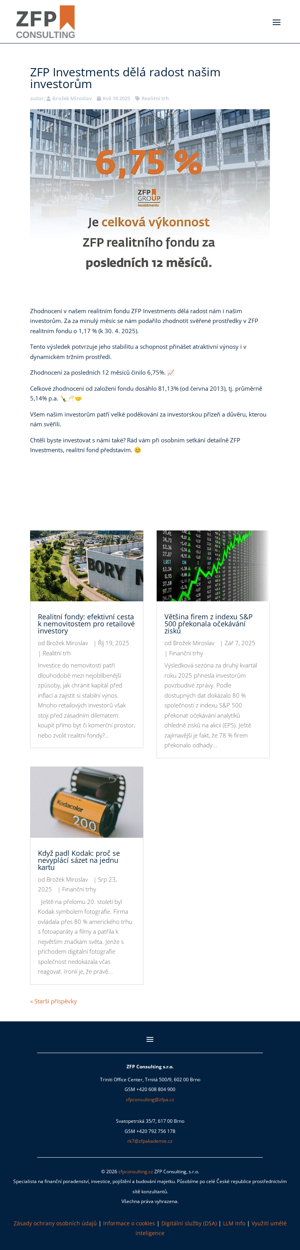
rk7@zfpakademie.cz (150, 1141)
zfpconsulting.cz (135, 1171)
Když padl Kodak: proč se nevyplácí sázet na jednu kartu (79, 860)
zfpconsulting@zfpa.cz (150, 1099)
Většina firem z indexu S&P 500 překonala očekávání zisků (208, 623)
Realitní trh (155, 98)
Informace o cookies (129, 1223)
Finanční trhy (79, 889)
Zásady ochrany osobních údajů (55, 1223)
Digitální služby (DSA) (189, 1223)
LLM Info (234, 1223)
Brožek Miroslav (72, 98)
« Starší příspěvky (53, 1001)
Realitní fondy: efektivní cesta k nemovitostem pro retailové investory (86, 623)
